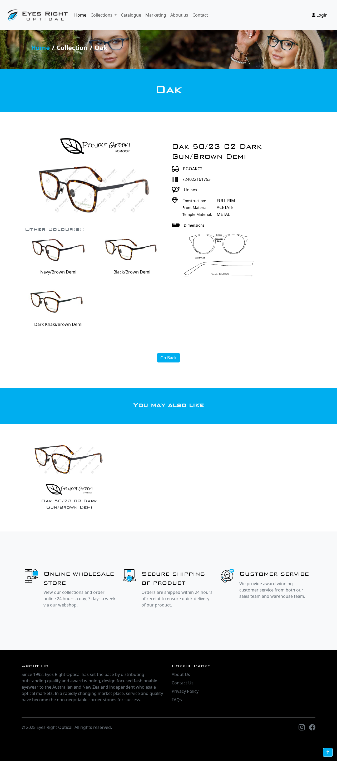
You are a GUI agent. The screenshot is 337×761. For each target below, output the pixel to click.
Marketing (155, 15)
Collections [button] (102, 15)
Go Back (168, 358)
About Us (181, 674)
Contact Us (183, 683)
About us (179, 15)
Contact (200, 15)
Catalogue (131, 15)
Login (321, 15)
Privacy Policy (185, 691)
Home (80, 15)
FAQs (177, 700)
